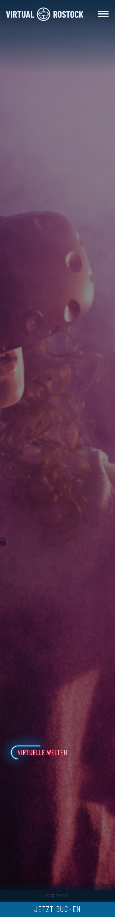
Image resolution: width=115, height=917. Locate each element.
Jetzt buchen (57, 909)
